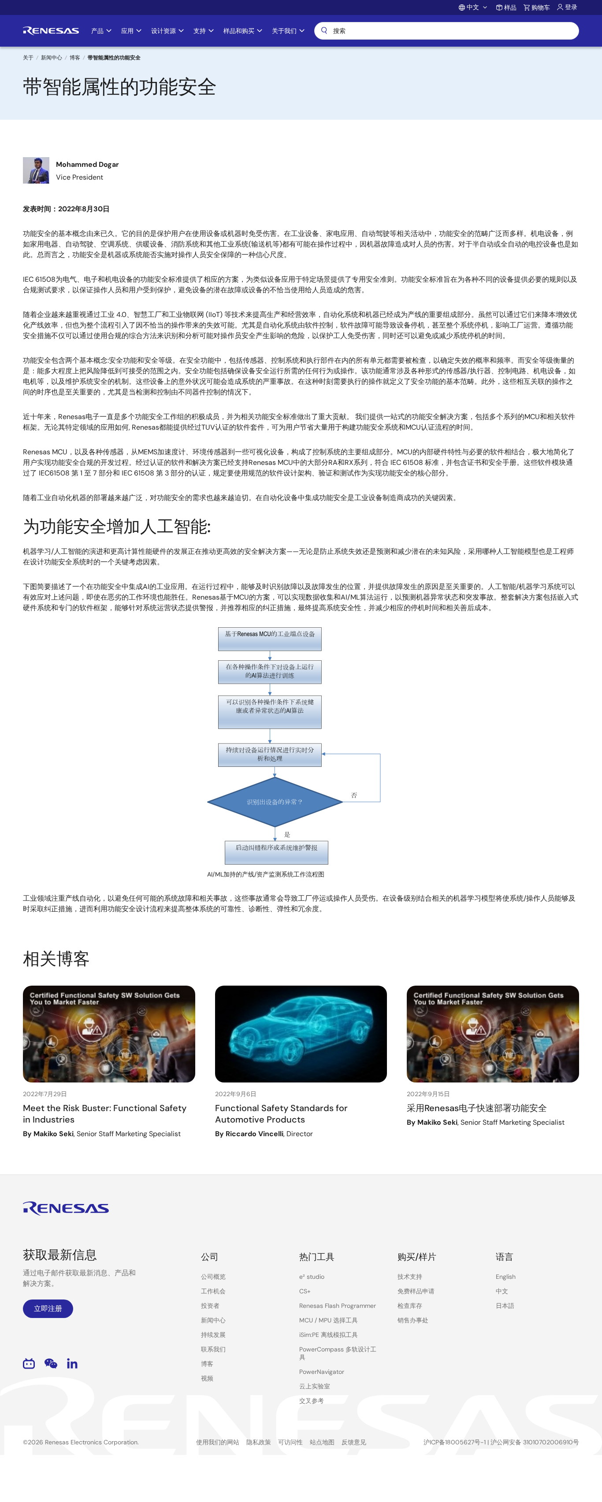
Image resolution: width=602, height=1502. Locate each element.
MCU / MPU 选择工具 (328, 1320)
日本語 (505, 1306)
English (506, 1277)
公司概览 (213, 1277)
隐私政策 (258, 1442)
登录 (571, 7)
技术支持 (410, 1277)
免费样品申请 (416, 1291)
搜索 (446, 31)
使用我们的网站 (217, 1442)
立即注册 (48, 1308)
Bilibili (29, 1363)
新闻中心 (51, 57)
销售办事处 (413, 1320)
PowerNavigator (321, 1372)
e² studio (311, 1277)
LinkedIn (72, 1363)
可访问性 (290, 1442)
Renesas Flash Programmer (337, 1306)
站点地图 (322, 1442)
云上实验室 (314, 1386)
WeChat (51, 1363)
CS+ (305, 1291)
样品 (510, 7)
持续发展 (213, 1335)
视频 (207, 1378)
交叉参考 (311, 1401)
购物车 (540, 7)
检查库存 (410, 1306)
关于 (28, 57)
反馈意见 (354, 1442)
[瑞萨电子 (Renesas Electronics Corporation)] (51, 30)
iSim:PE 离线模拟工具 (328, 1335)
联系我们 (213, 1349)
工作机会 (213, 1291)
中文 (502, 1291)
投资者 (210, 1306)
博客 (75, 57)
